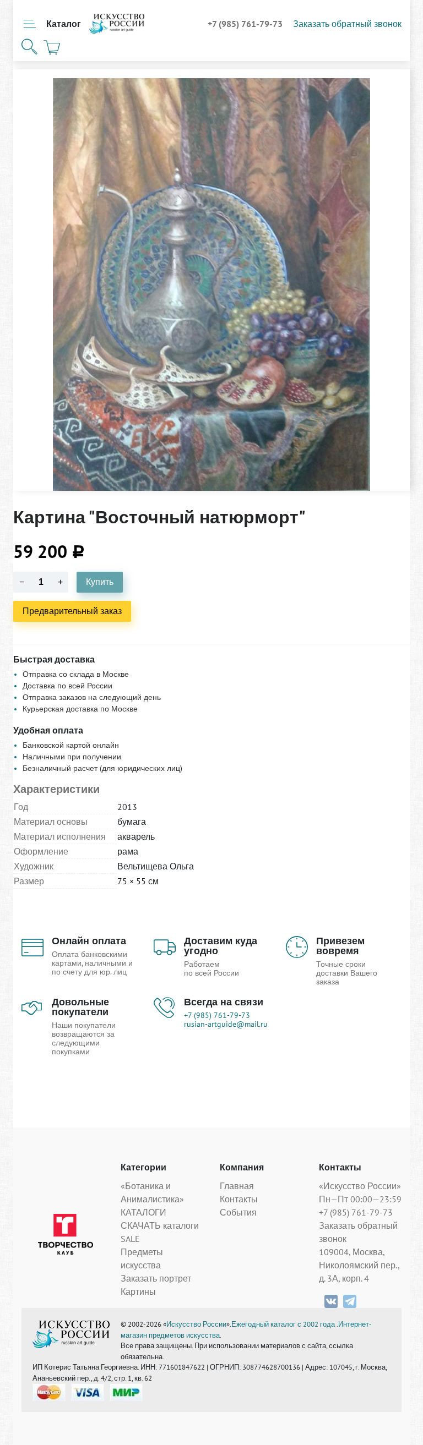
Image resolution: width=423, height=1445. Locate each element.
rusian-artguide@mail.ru (226, 1024)
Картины (138, 1291)
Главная (237, 1185)
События (238, 1212)
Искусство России (196, 1324)
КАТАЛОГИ (143, 1212)
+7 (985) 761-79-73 (246, 23)
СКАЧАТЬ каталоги (160, 1225)
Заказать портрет (156, 1278)
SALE (130, 1238)
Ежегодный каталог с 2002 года (284, 1324)
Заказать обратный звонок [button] (347, 23)
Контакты (239, 1199)
